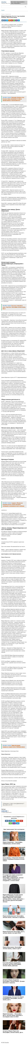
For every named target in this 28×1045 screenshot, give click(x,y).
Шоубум (3, 2)
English (2, 10)
